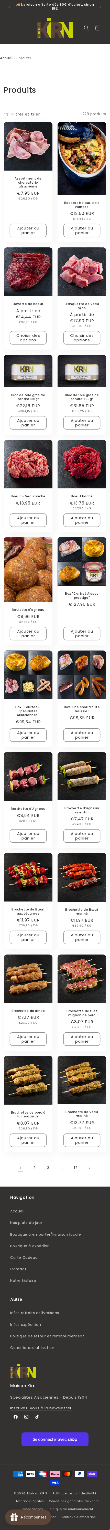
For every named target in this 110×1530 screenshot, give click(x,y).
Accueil (6, 58)
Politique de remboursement (70, 1509)
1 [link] (20, 1168)
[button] (10, 28)
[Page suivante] (89, 1167)
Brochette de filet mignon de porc (82, 1013)
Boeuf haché (82, 496)
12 (75, 1167)
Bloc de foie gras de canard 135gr (28, 397)
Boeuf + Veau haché (28, 496)
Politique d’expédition (78, 1517)
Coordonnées (32, 1509)
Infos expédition (25, 1324)
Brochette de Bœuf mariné (81, 912)
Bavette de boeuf (28, 304)
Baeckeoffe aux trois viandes (82, 205)
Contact (18, 1269)
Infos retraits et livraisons (34, 1312)
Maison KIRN (37, 1493)
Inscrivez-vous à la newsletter (41, 1408)
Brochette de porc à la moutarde (28, 1114)
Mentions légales (30, 1501)
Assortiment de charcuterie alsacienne (28, 182)
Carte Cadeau (24, 1257)
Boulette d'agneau (28, 610)
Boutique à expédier (29, 1246)
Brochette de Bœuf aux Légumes (28, 911)
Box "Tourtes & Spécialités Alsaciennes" (28, 711)
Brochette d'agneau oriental (81, 810)
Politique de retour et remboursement (47, 1336)
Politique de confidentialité (74, 1493)
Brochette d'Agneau (28, 809)
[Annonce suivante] (100, 6)
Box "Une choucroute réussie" (82, 709)
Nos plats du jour (26, 1222)
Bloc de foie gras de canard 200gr (82, 397)
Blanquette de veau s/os (82, 306)
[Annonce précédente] (9, 6)
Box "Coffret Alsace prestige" (81, 596)
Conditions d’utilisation (32, 1347)
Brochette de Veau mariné (81, 1114)
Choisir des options (28, 338)
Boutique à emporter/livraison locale (45, 1234)
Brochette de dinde (28, 1011)
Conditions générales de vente (74, 1501)
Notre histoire (23, 1280)
